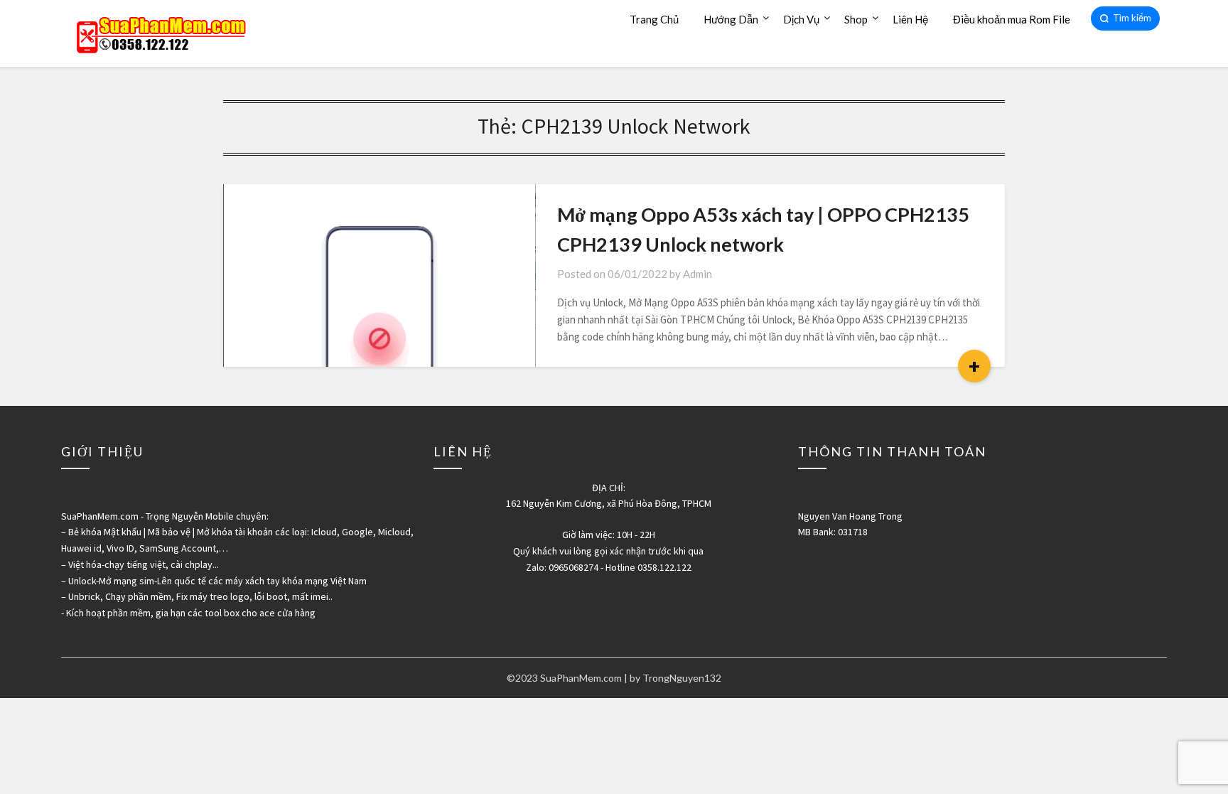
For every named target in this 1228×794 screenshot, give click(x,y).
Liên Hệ (910, 19)
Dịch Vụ (801, 19)
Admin (697, 273)
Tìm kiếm (1132, 17)
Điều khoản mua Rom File (1011, 19)
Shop (856, 19)
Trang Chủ (654, 19)
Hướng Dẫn (731, 19)
